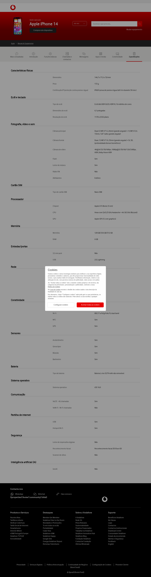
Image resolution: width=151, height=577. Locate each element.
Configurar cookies (61, 305)
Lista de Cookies (55, 289)
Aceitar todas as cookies (90, 305)
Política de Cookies (54, 287)
